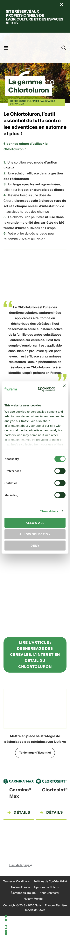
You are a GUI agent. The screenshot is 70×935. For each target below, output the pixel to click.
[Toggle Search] (63, 48)
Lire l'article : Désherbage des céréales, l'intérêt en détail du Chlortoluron (35, 655)
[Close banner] (64, 389)
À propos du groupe (23, 893)
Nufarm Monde (33, 899)
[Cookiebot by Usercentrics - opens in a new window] (40, 389)
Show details (49, 511)
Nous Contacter (49, 893)
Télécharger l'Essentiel (35, 752)
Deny (35, 545)
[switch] (60, 471)
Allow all (35, 522)
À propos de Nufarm (46, 887)
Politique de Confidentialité (50, 881)
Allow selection (35, 534)
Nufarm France (20, 887)
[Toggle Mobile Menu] (6, 48)
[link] (30, 47)
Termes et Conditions (16, 881)
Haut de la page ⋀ (20, 865)
